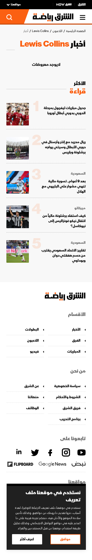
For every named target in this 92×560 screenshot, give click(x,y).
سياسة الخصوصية (67, 386)
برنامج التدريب (70, 419)
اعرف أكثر (27, 539)
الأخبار (76, 329)
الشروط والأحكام (68, 397)
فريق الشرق (71, 408)
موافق (65, 539)
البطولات (32, 329)
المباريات (73, 351)
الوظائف (32, 408)
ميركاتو (80, 208)
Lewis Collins (40, 31)
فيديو (34, 351)
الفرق (76, 340)
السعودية (78, 173)
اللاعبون (57, 31)
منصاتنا (33, 397)
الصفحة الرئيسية (76, 31)
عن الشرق (31, 386)
